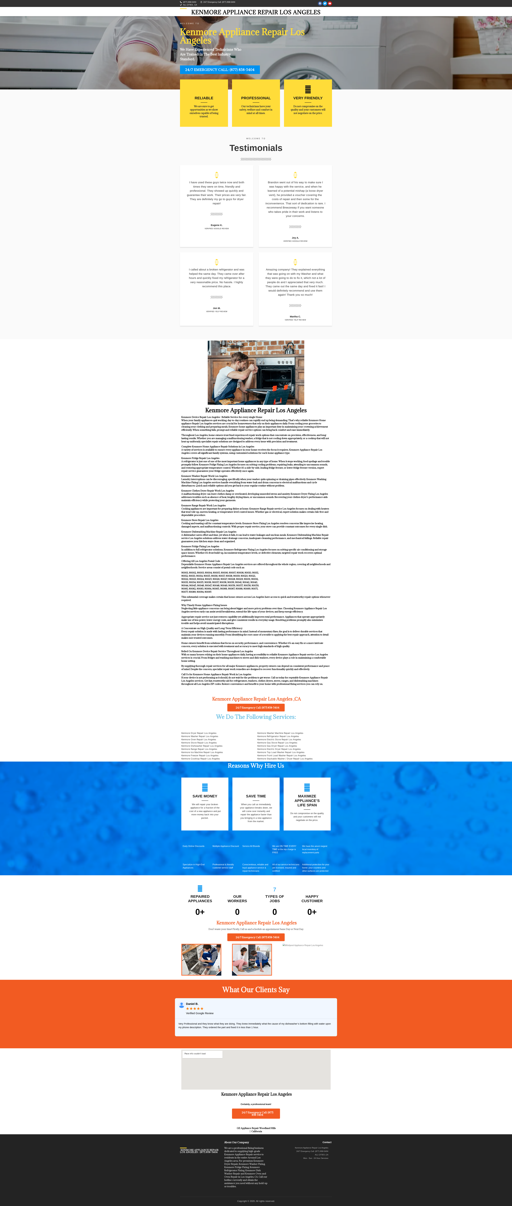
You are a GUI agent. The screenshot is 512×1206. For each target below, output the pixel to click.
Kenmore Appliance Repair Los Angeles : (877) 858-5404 (199, 1151)
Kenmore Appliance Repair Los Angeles (256, 12)
